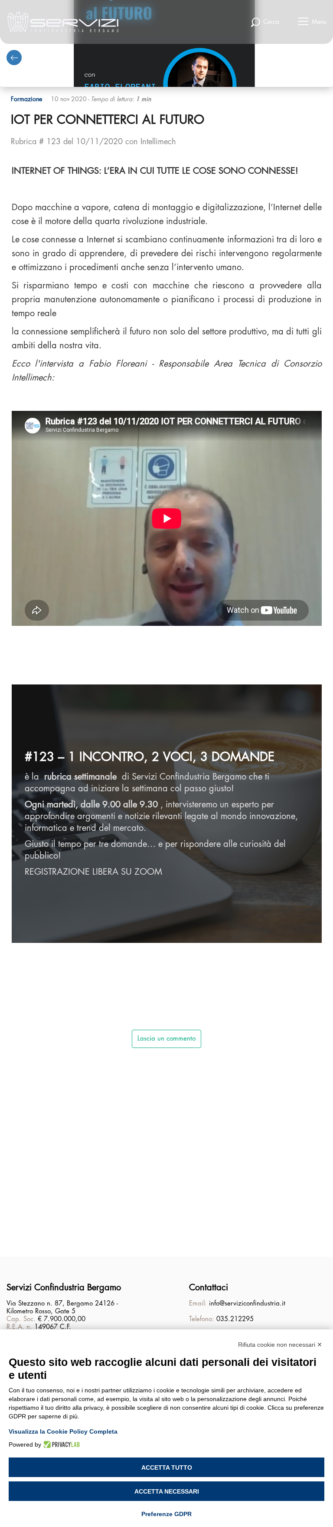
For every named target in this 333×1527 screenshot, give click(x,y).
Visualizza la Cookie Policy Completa (63, 1431)
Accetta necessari (166, 1491)
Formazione (26, 99)
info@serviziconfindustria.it (247, 1303)
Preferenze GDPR (166, 1513)
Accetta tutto (166, 1467)
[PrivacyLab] (60, 1444)
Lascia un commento (166, 1038)
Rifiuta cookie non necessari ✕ (280, 1344)
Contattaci (208, 1287)
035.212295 (235, 1319)
